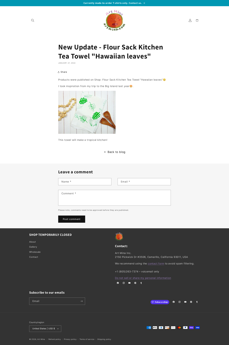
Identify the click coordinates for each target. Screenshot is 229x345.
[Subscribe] (81, 301)
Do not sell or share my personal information (143, 277)
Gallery (33, 246)
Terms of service (87, 339)
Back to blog (116, 152)
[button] (32, 20)
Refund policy (55, 339)
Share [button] (64, 72)
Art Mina (41, 339)
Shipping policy (104, 339)
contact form (156, 263)
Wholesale (35, 252)
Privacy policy (70, 339)
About (32, 241)
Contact (33, 257)
